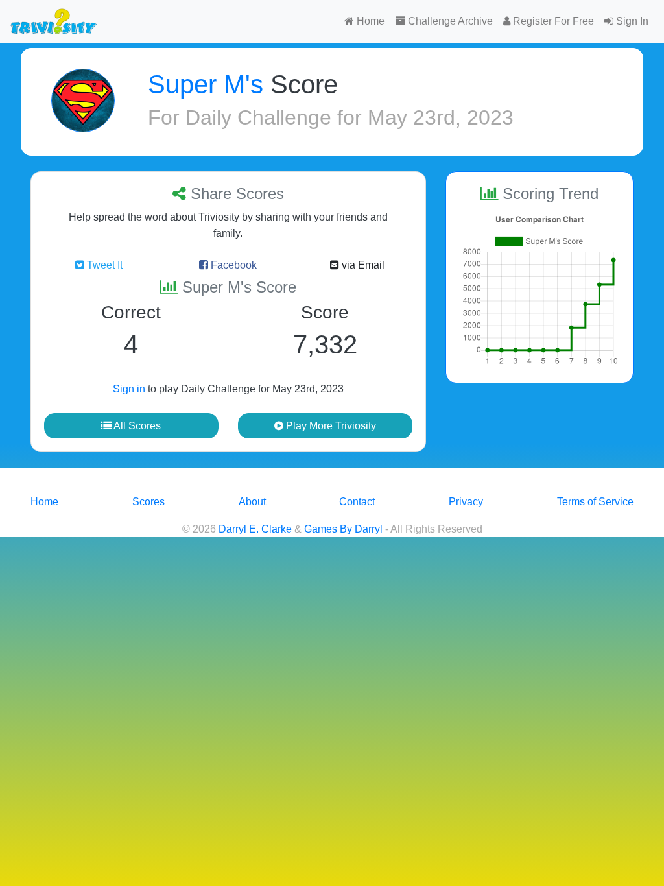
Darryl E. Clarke (255, 528)
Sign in (129, 388)
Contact (357, 501)
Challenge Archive (449, 21)
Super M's (205, 84)
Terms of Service (595, 501)
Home (369, 21)
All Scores (136, 425)
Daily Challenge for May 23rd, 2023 (349, 117)
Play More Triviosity (329, 425)
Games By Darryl (343, 528)
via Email (362, 264)
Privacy (466, 501)
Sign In (630, 21)
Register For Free (552, 21)
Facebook (232, 264)
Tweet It (103, 264)
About (252, 501)
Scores (148, 501)
